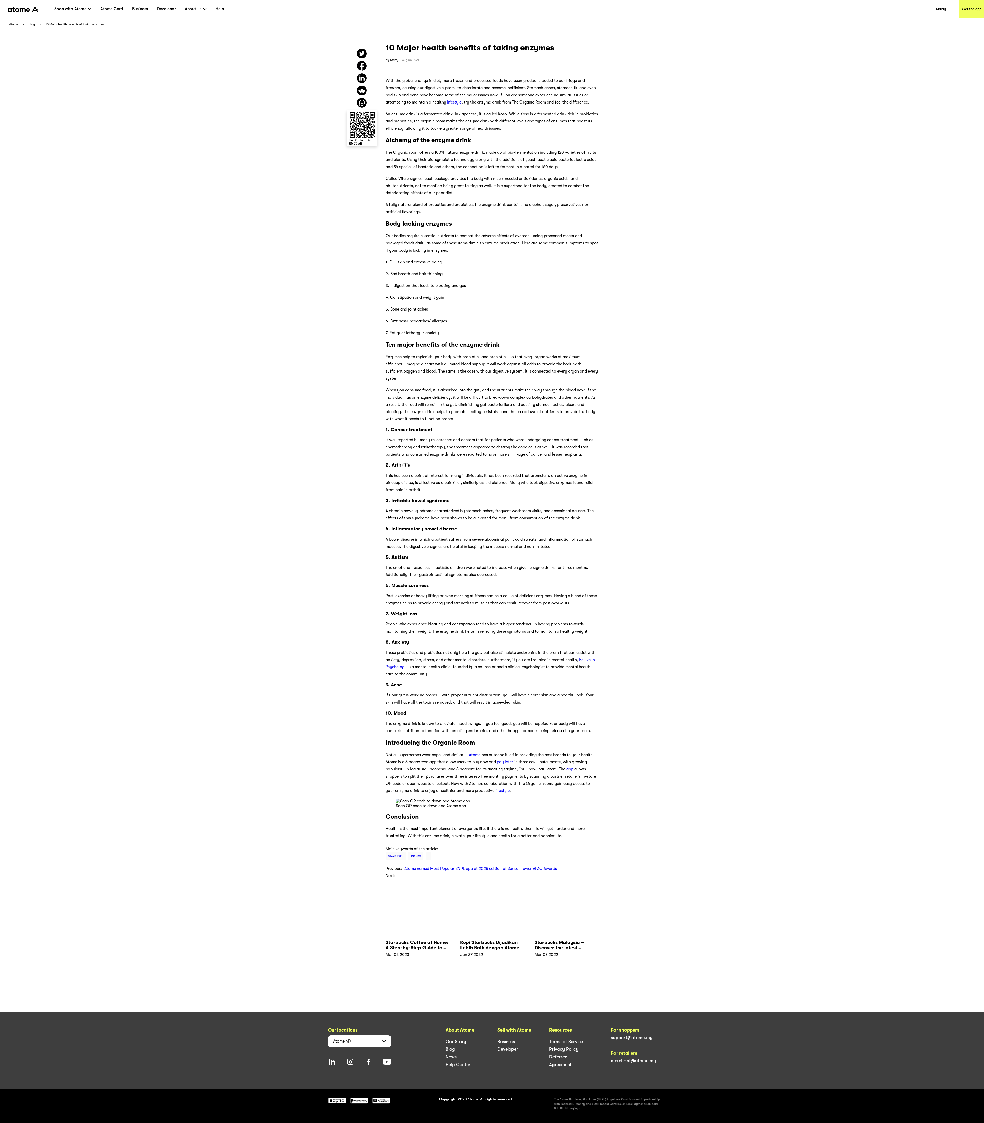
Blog (32, 24)
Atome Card (111, 9)
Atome (13, 24)
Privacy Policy (563, 1049)
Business (140, 9)
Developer (166, 9)
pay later (505, 762)
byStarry (392, 60)
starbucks (395, 856)
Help (220, 9)
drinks (416, 856)
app (569, 769)
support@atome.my (631, 1037)
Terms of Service (566, 1041)
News (451, 1056)
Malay (941, 9)
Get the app (971, 9)
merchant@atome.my (633, 1060)
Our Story (456, 1041)
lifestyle (454, 102)
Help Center (458, 1064)
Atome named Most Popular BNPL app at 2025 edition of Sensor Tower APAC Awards (480, 868)
